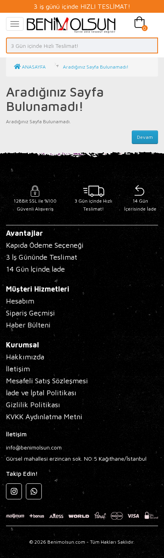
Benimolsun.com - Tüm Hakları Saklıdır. (91, 542)
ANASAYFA (33, 67)
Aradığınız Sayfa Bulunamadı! (96, 67)
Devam (145, 137)
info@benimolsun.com (34, 447)
